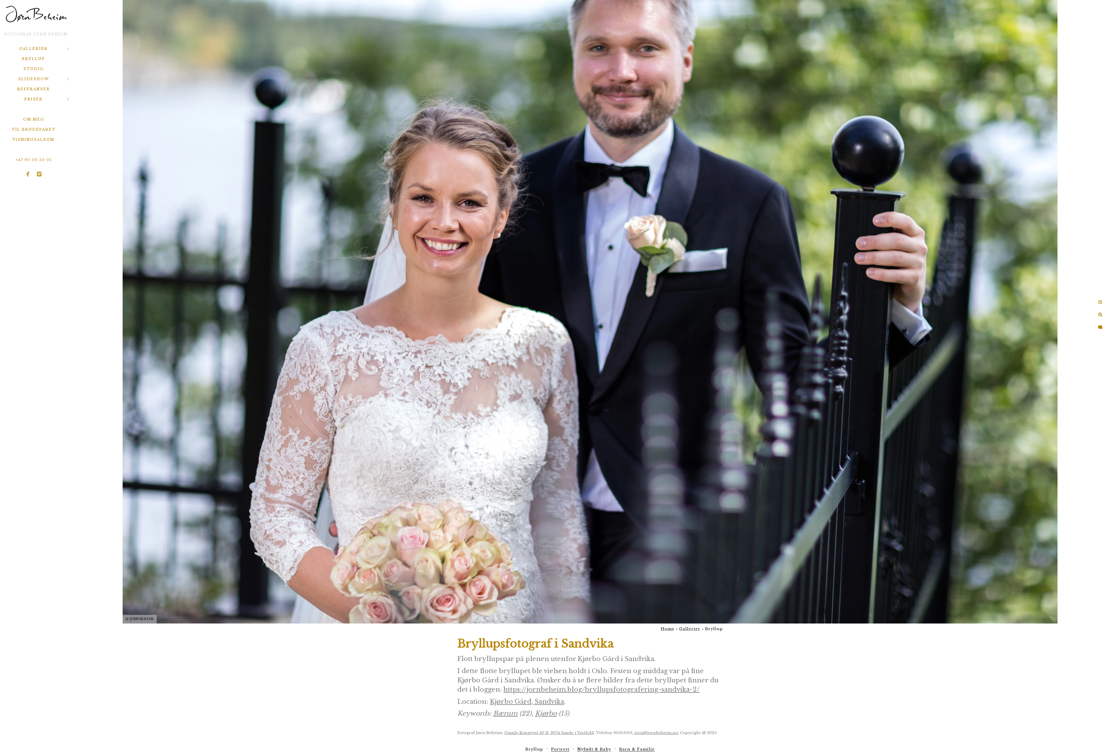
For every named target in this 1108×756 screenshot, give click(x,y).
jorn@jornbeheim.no (656, 732)
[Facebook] (28, 174)
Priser (33, 99)
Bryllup (33, 59)
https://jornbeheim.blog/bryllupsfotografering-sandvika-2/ (602, 689)
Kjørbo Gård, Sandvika (527, 701)
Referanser (33, 89)
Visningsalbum (33, 139)
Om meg (33, 119)
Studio (33, 69)
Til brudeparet (34, 129)
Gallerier (33, 48)
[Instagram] (39, 174)
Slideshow (33, 79)
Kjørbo (546, 713)
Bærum (505, 713)
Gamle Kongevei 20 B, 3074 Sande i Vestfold (549, 732)
